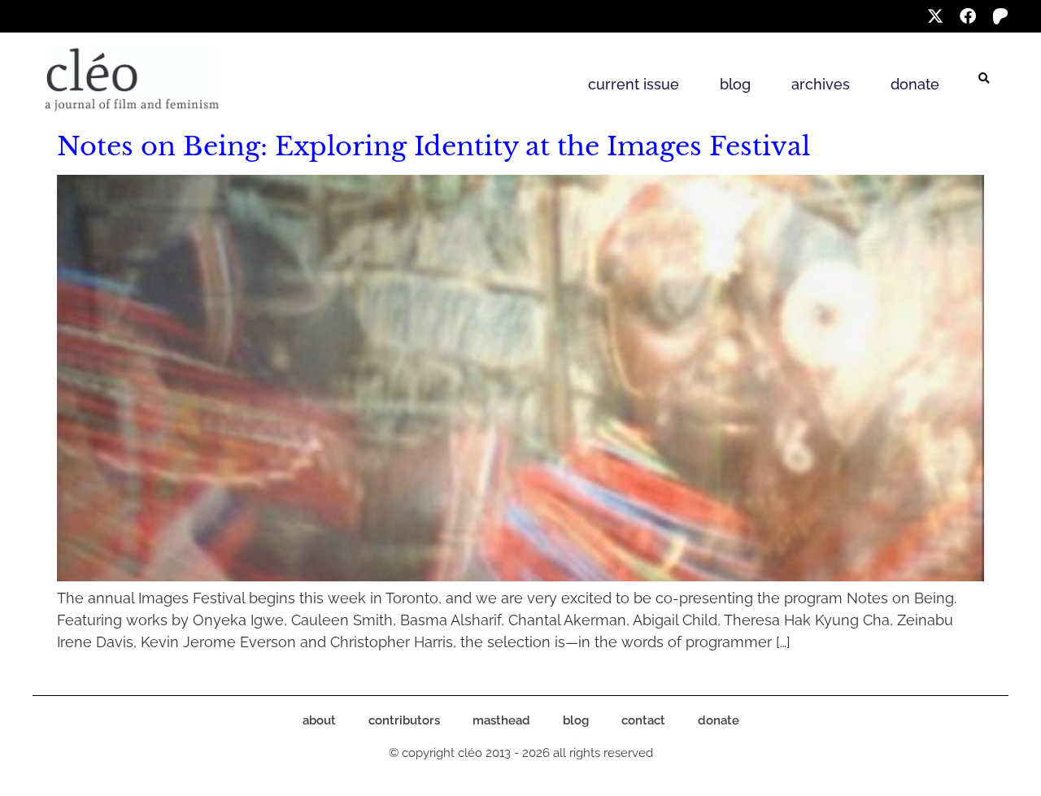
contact (643, 720)
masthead (501, 720)
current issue (633, 84)
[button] (984, 79)
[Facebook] (968, 16)
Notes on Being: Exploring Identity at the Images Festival (433, 146)
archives (820, 84)
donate (915, 84)
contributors (404, 720)
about (319, 720)
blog (735, 84)
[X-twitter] (935, 16)
